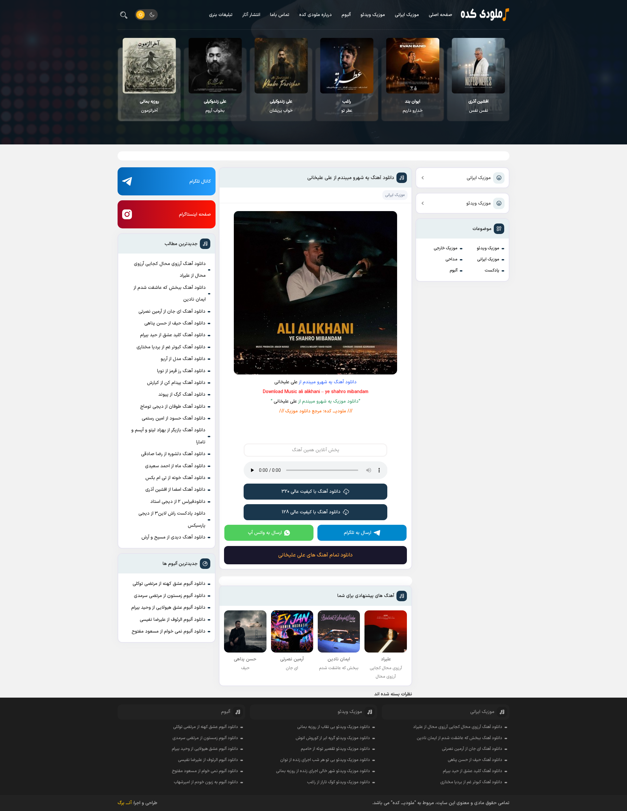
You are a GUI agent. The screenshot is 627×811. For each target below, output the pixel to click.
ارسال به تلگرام (357, 532)
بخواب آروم (215, 106)
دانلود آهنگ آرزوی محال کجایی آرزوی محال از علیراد (170, 269)
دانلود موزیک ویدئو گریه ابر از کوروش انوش (333, 738)
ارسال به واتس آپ (265, 532)
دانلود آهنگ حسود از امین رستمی (173, 418)
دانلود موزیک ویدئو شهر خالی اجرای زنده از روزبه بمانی (323, 771)
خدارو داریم (413, 106)
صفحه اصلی (440, 14)
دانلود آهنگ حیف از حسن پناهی (174, 323)
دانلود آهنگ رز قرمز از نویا (181, 371)
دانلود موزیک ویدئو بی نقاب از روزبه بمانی (333, 727)
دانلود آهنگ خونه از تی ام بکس (175, 477)
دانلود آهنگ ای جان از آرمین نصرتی (171, 311)
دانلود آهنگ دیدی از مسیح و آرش (173, 537)
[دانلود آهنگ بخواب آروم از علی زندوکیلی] (215, 65)
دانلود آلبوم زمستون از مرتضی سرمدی (169, 595)
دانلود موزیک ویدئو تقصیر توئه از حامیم (335, 749)
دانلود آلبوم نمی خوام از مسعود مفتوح (168, 631)
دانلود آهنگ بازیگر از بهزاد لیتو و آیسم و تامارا (168, 436)
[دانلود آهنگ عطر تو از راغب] (347, 65)
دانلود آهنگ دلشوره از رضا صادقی (173, 454)
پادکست (492, 270)
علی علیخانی (285, 382)
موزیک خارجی (446, 248)
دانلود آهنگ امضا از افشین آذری (175, 489)
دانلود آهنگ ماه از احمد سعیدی (175, 466)
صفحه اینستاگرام (195, 214)
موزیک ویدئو (373, 14)
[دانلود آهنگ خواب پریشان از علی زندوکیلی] (281, 65)
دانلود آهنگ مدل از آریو (183, 359)
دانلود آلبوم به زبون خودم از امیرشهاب (206, 782)
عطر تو (346, 106)
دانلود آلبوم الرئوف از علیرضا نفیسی (172, 619)
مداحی (451, 259)
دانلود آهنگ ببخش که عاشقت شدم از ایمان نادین (170, 293)
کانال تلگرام (200, 181)
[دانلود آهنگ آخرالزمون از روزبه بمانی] (149, 65)
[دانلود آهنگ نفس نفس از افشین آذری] (478, 65)
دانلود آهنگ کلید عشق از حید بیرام (172, 335)
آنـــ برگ (125, 803)
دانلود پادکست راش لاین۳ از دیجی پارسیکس (171, 519)
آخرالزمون (149, 106)
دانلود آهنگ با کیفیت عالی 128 (311, 512)
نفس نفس (478, 106)
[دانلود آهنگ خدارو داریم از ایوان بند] (412, 65)
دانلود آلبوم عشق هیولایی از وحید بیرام (168, 607)
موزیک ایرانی (407, 14)
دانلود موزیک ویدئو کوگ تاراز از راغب (338, 782)
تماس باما (279, 14)
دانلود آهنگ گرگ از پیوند (181, 394)
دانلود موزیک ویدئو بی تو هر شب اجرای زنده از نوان (325, 760)
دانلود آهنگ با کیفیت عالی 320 (311, 491)
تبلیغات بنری (221, 14)
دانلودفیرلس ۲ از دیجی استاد (177, 501)
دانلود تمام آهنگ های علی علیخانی (315, 555)
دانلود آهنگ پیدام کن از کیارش (176, 382)
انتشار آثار (251, 14)
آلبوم (346, 14)
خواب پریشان (281, 106)
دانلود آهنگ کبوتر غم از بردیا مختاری (171, 347)
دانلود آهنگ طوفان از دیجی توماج (172, 406)
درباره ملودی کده (315, 14)
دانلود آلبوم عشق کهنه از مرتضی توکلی (169, 583)
